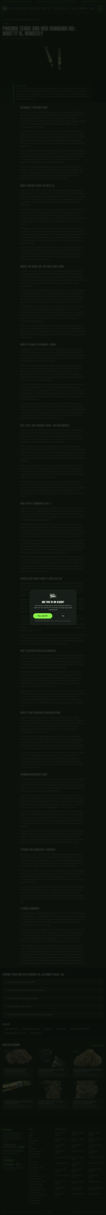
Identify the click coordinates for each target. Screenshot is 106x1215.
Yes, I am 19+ (43, 616)
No (63, 616)
